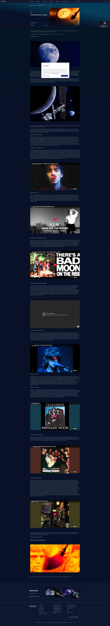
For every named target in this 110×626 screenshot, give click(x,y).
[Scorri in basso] (108, 250)
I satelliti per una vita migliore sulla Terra (57, 612)
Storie (34, 5)
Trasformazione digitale (56, 610)
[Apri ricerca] (105, 1)
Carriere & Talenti (70, 612)
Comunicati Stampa (70, 608)
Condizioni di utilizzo (50, 622)
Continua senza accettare (66, 63)
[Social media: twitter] (44, 25)
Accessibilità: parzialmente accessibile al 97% (66, 622)
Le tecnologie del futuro (56, 606)
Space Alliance (41, 609)
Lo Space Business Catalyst (43, 613)
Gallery (68, 609)
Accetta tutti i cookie (64, 75)
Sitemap (74, 622)
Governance (41, 606)
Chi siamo (40, 605)
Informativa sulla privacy (57, 622)
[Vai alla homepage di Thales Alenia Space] (3, 1)
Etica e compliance (42, 608)
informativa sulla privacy (55, 73)
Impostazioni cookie (46, 75)
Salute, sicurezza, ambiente (71, 606)
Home (31, 5)
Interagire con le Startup (42, 612)
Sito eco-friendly (45, 622)
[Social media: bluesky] (34, 596)
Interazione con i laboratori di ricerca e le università (57, 608)
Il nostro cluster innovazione (57, 605)
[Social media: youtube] (39, 596)
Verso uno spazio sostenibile (71, 605)
